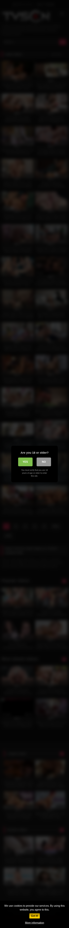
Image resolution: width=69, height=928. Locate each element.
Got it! (34, 915)
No (44, 461)
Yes (25, 461)
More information (34, 922)
